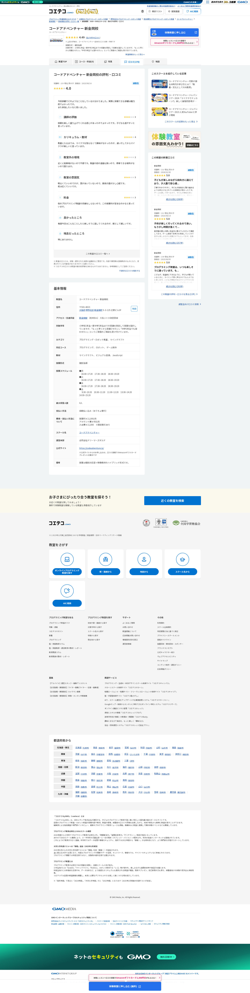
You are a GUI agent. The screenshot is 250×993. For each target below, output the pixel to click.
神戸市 (131, 774)
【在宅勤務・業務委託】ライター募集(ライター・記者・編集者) (74, 687)
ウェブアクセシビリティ (166, 656)
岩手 (111, 747)
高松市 (99, 780)
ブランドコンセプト (165, 648)
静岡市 (99, 761)
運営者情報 (127, 644)
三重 (126, 760)
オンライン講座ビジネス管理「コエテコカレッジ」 (125, 708)
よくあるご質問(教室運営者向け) (189, 6)
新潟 (77, 767)
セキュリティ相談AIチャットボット (141, 921)
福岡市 (83, 792)
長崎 (109, 792)
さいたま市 (134, 754)
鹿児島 (173, 792)
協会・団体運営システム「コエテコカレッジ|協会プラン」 (127, 725)
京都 (93, 773)
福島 (174, 747)
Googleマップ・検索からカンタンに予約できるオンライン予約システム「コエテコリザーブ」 (141, 704)
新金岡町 (98, 310)
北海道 (78, 747)
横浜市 (185, 754)
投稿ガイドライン (164, 639)
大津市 (83, 774)
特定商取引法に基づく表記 (167, 631)
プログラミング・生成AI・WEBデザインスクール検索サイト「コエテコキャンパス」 (138, 683)
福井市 (131, 767)
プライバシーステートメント (168, 635)
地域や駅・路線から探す (97, 623)
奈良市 (146, 774)
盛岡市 (117, 748)
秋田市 (148, 748)
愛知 (109, 760)
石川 (109, 767)
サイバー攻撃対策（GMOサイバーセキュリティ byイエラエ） (87, 924)
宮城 (127, 747)
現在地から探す (94, 639)
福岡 (77, 792)
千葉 (146, 754)
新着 (51, 635)
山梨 (140, 767)
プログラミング (55, 639)
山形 (158, 747)
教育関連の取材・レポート (59, 656)
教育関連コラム (55, 652)
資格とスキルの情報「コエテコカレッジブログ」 (124, 712)
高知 (125, 780)
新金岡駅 (83, 317)
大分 (140, 792)
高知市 (131, 780)
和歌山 (157, 773)
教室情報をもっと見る (134, 54)
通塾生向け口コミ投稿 (188, 304)
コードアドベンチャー (89, 432)
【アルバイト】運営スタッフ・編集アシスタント (68, 683)
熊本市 (131, 792)
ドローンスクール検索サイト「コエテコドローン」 (124, 687)
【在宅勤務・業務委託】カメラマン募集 (64, 691)
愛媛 (109, 780)
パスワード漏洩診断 (103, 921)
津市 (132, 761)
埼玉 (126, 754)
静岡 (93, 760)
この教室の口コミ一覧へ (97, 253)
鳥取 (77, 786)
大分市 (146, 792)
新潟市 (83, 767)
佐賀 (93, 792)
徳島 (77, 780)
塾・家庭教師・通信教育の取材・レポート (65, 648)
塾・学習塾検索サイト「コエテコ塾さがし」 (122, 696)
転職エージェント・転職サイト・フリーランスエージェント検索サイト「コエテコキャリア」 (141, 691)
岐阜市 (83, 761)
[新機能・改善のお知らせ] (142, 11)
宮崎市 (162, 792)
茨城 (77, 754)
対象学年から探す (95, 627)
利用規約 (160, 623)
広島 (125, 786)
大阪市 (115, 774)
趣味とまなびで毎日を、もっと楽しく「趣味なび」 (125, 721)
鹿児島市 (181, 792)
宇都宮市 (100, 754)
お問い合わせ (128, 627)
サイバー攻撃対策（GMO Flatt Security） (124, 924)
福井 (125, 767)
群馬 (111, 754)
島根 (93, 786)
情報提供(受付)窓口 (130, 639)
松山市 (115, 780)
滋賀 (77, 773)
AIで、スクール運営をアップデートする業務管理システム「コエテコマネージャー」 (137, 700)
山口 (140, 786)
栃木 (93, 754)
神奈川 (178, 754)
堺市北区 (90, 310)
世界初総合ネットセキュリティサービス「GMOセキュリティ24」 (72, 921)
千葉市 (152, 754)
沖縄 (77, 795)
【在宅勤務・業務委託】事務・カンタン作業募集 (68, 696)
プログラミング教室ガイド (59, 623)
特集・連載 (53, 627)
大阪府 (82, 310)
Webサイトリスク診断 (120, 921)
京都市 (99, 774)
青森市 (101, 748)
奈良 (140, 773)
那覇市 (83, 796)
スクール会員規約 (164, 627)
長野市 (162, 767)
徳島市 (83, 780)
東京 (161, 754)
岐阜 (77, 760)
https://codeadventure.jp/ (91, 448)
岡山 (109, 786)
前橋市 (117, 754)
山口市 (146, 787)
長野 (156, 767)
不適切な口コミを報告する (129, 270)
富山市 (99, 767)
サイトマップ (162, 660)
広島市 (131, 787)
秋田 (142, 747)
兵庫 (125, 773)
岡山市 (115, 787)
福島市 (180, 748)
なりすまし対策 (146, 924)
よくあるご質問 (129, 623)
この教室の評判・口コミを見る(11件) (178, 294)
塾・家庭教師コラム (57, 644)
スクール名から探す (95, 631)
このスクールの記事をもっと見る (180, 121)
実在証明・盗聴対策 (57, 924)
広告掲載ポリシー (164, 669)
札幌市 (85, 748)
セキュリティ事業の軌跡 (162, 924)
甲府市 (146, 767)
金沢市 (115, 767)
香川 (93, 780)
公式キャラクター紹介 (166, 652)
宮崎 (156, 792)
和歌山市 (165, 774)
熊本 (125, 792)
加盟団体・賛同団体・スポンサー (170, 644)
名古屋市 (116, 761)
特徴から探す (93, 635)
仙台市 (133, 748)
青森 (95, 747)
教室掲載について (129, 631)
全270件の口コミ (93, 37)
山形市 (164, 748)
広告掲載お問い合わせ (131, 635)
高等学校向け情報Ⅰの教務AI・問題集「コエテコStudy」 (127, 716)
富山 (93, 767)
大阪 (109, 773)
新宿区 (167, 754)
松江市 (99, 787)
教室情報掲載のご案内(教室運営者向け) (161, 6)
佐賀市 (99, 792)
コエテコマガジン (56, 631)
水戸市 (83, 754)
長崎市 (115, 792)
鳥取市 (83, 787)
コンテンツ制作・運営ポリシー (169, 665)
